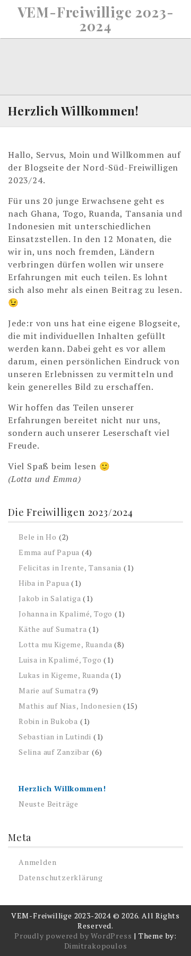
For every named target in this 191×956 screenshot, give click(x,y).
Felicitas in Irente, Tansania (70, 567)
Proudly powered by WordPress (73, 936)
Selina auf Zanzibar (54, 752)
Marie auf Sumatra (52, 690)
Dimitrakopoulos (95, 946)
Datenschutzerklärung (61, 877)
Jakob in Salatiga (50, 598)
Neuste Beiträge (49, 804)
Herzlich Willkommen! (62, 788)
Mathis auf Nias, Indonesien (70, 706)
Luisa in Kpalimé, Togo (60, 660)
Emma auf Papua (49, 552)
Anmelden (37, 862)
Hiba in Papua (44, 583)
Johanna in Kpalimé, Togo (65, 614)
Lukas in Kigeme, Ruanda (64, 675)
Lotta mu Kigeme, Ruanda (65, 644)
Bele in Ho (38, 537)
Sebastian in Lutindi (55, 736)
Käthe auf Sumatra (53, 629)
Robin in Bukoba (48, 721)
